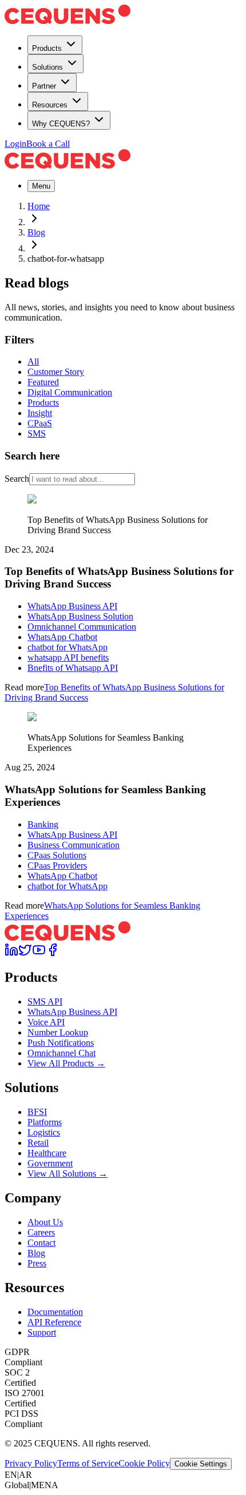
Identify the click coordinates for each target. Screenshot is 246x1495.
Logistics (43, 1132)
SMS (36, 433)
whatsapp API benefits (68, 657)
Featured (43, 382)
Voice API (46, 1022)
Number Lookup (57, 1032)
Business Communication (73, 845)
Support (41, 1332)
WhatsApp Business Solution (80, 616)
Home (38, 206)
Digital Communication (69, 392)
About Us (45, 1222)
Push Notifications (60, 1043)
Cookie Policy (144, 1463)
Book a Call (48, 144)
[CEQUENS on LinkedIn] (11, 953)
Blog (36, 232)
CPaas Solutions (56, 855)
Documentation (55, 1312)
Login (15, 144)
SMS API (44, 1001)
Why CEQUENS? (61, 123)
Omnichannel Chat (61, 1053)
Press (36, 1263)
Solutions (47, 67)
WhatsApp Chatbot (62, 637)
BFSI (37, 1112)
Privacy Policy (31, 1463)
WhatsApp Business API (72, 606)
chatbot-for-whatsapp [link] (65, 258)
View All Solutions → (67, 1173)
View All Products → (66, 1063)
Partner (44, 86)
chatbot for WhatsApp (67, 647)
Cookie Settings (200, 1464)
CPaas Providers (57, 865)
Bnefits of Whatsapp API (72, 668)
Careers (41, 1232)
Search (17, 478)
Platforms (44, 1122)
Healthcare (46, 1153)
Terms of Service (87, 1463)
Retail (38, 1143)
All (33, 361)
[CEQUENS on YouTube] (39, 953)
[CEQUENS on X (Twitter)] (25, 953)
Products (47, 48)
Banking (42, 824)
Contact (41, 1243)
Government (50, 1163)
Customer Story (55, 372)
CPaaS (39, 423)
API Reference (54, 1322)
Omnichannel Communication (81, 626)
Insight (39, 413)
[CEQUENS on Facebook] (52, 953)
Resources (50, 105)
